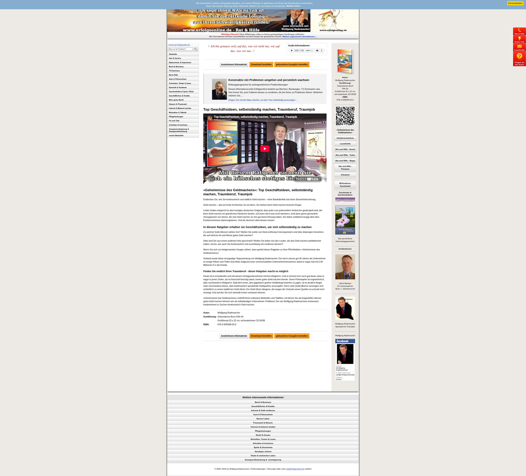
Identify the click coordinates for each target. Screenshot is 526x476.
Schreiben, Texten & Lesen (263, 439)
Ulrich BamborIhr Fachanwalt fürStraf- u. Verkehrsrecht (345, 286)
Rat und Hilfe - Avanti (345, 149)
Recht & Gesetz (263, 435)
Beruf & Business (176, 67)
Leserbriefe (345, 144)
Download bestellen (261, 64)
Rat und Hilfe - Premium (345, 167)
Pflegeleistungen (176, 117)
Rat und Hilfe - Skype (345, 161)
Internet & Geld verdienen (263, 410)
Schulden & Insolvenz (178, 125)
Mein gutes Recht (176, 100)
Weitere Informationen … (299, 36)
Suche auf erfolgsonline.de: (179, 45)
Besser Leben (263, 419)
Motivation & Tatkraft (177, 112)
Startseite (173, 54)
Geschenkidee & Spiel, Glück (181, 92)
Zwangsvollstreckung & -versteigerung (263, 460)
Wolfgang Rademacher (345, 336)
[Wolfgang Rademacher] (345, 380)
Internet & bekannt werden (263, 427)
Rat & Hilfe (173, 75)
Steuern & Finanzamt (178, 104)
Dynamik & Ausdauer (178, 87)
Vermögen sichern (263, 451)
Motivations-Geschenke (345, 184)
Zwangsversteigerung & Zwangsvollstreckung (179, 130)
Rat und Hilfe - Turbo (345, 155)
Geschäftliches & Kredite (179, 96)
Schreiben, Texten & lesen (180, 83)
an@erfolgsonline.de (295, 469)
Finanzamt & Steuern (263, 423)
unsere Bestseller (176, 135)
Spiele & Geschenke (263, 447)
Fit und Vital (174, 121)
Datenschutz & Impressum (180, 62)
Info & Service (175, 58)
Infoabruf (345, 175)
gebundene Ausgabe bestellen (292, 64)
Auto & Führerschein (177, 79)
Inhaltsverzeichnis (345, 138)
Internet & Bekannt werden (180, 108)
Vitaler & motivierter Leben (263, 456)
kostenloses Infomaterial (234, 64)
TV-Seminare (174, 71)
